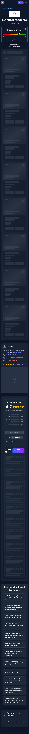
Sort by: (8, 437)
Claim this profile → (14, 46)
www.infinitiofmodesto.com (14, 357)
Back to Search (8, 8)
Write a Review (19, 451)
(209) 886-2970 (11, 355)
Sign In (21, 2)
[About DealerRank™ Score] (25, 29)
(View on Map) (17, 352)
